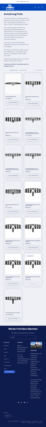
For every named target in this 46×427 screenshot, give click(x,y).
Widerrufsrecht (35, 421)
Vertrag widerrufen (9, 371)
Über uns (6, 358)
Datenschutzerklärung (26, 421)
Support (6, 352)
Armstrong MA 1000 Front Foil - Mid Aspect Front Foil (13, 277)
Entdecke (6, 345)
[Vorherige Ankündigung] (2, 1)
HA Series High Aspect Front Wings (13, 312)
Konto (5, 368)
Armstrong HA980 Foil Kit (11, 96)
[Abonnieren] (35, 337)
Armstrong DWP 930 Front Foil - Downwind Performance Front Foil (32, 133)
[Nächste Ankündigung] (43, 1)
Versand (23, 422)
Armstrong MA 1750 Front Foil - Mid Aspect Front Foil (32, 205)
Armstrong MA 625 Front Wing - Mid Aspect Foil (32, 277)
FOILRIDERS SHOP (16, 421)
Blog (5, 355)
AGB (41, 421)
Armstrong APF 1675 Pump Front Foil (12, 133)
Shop (5, 349)
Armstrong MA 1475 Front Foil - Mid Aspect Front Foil (13, 241)
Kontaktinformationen (31, 422)
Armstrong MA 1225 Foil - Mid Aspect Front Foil (32, 241)
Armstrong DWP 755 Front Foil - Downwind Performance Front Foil (12, 169)
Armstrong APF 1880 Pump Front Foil (12, 205)
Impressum (7, 362)
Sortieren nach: (14, 70)
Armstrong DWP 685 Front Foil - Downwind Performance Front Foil (32, 169)
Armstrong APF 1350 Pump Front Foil (32, 97)
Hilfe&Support (7, 365)
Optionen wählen (13, 318)
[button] (3, 7)
